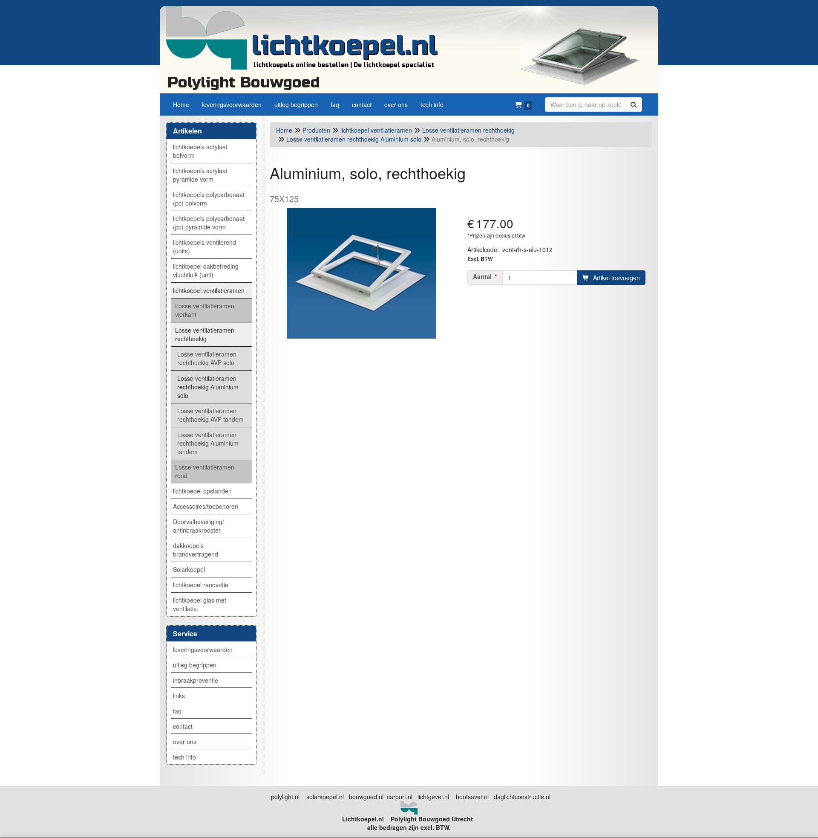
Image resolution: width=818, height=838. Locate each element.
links (179, 695)
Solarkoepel (189, 569)
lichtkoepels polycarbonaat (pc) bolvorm (209, 198)
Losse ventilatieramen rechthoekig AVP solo (206, 358)
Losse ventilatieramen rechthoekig (204, 334)
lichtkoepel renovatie (200, 584)
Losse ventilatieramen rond (204, 471)
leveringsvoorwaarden (203, 649)
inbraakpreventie (195, 680)
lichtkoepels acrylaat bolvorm (200, 150)
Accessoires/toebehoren (205, 506)
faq (177, 711)
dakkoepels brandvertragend (195, 549)
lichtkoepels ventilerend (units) (204, 246)
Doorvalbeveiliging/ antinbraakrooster (198, 525)
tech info (184, 757)
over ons (184, 741)
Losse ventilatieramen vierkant (204, 310)
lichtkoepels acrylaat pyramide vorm (200, 174)
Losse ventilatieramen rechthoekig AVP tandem (210, 414)
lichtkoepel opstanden (202, 491)
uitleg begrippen (194, 665)
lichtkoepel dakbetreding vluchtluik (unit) (206, 270)
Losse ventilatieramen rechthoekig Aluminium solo (208, 387)
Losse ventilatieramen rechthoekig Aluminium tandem (208, 443)
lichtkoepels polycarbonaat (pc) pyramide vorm (209, 222)
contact (183, 726)
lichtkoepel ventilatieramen (209, 290)
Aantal (482, 276)
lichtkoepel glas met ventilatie (199, 604)
